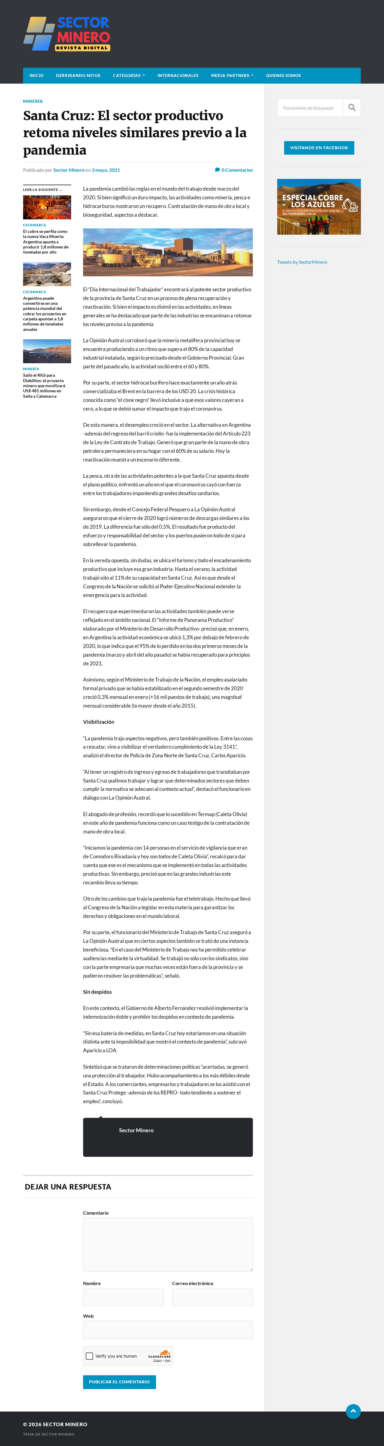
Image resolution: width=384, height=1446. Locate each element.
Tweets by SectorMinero (302, 262)
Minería (33, 101)
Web (88, 1315)
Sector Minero (69, 170)
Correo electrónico (192, 1283)
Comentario (96, 1212)
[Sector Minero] (192, 34)
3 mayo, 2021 (106, 170)
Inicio (36, 75)
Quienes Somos (283, 75)
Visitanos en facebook (319, 147)
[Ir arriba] (353, 1411)
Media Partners (230, 75)
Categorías (127, 75)
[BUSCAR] (352, 108)
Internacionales (178, 75)
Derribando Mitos (78, 75)
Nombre (92, 1283)
